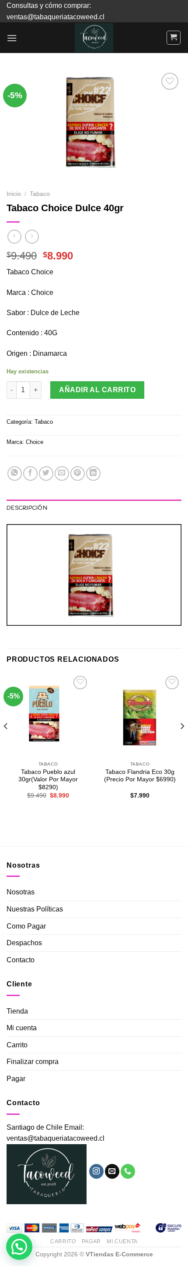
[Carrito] (174, 38)
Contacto (21, 960)
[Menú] (12, 38)
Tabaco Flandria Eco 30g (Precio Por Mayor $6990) (140, 776)
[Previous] (6, 744)
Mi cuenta (22, 1028)
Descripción (27, 508)
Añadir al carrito (97, 390)
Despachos (24, 943)
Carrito (17, 1045)
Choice (34, 442)
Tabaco (40, 194)
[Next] (182, 744)
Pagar (16, 1078)
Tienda (17, 1011)
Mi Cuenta (122, 1241)
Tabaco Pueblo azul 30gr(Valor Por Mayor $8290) (48, 780)
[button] (19, 1247)
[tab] (94, 508)
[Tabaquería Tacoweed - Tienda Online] (94, 37)
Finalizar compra (33, 1061)
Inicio (14, 194)
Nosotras (21, 892)
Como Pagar (26, 926)
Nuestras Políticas (35, 909)
